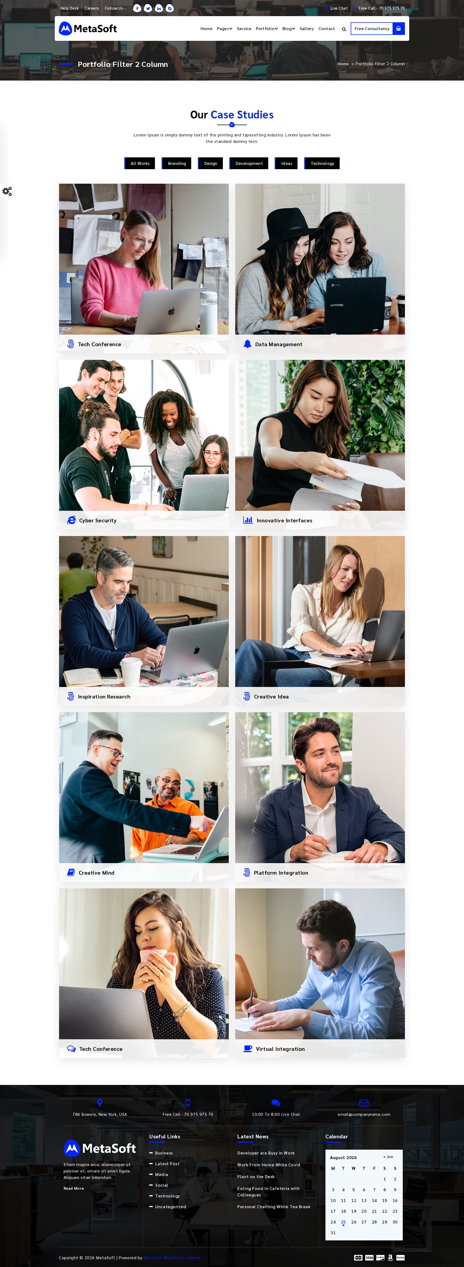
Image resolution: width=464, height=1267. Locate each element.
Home (207, 28)
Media (161, 1174)
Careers (92, 8)
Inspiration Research (104, 696)
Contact (326, 28)
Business (164, 1153)
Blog (287, 28)
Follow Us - (115, 8)
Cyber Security (98, 520)
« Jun (388, 1156)
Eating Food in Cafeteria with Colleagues (268, 1191)
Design (211, 163)
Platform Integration (281, 872)
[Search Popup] (344, 28)
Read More (74, 1188)
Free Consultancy (372, 28)
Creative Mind (97, 872)
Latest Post (167, 1163)
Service (244, 28)
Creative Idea (271, 696)
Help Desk (70, 8)
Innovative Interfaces (285, 520)
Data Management (279, 344)
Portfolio (265, 28)
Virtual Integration (280, 1048)
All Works (140, 163)
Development (249, 163)
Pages (223, 28)
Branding (177, 163)
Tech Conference (99, 344)
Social (161, 1185)
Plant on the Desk (255, 1176)
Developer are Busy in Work (266, 1153)
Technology (323, 163)
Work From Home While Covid (268, 1164)
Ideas (286, 163)
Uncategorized (170, 1206)
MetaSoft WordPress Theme (171, 1257)
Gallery (307, 28)
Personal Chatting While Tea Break (273, 1206)
